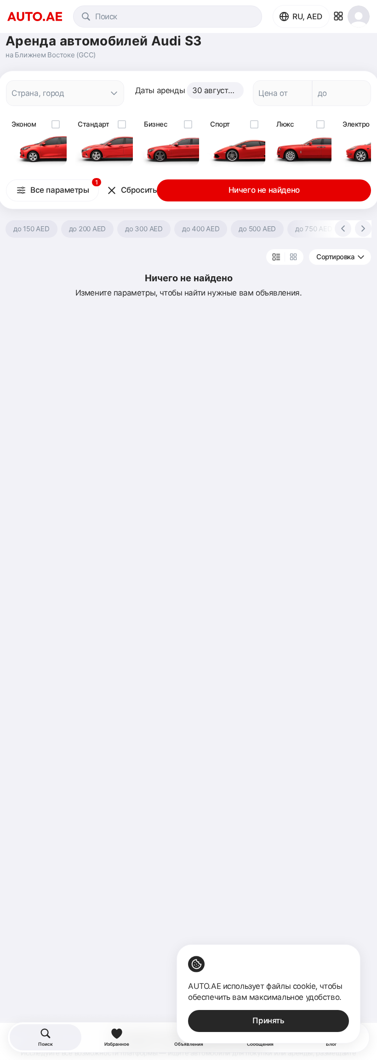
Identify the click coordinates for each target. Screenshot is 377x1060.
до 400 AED (201, 228)
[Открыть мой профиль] (359, 17)
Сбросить (139, 190)
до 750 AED (313, 228)
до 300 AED (144, 228)
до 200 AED (87, 228)
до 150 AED (31, 228)
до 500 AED (257, 228)
